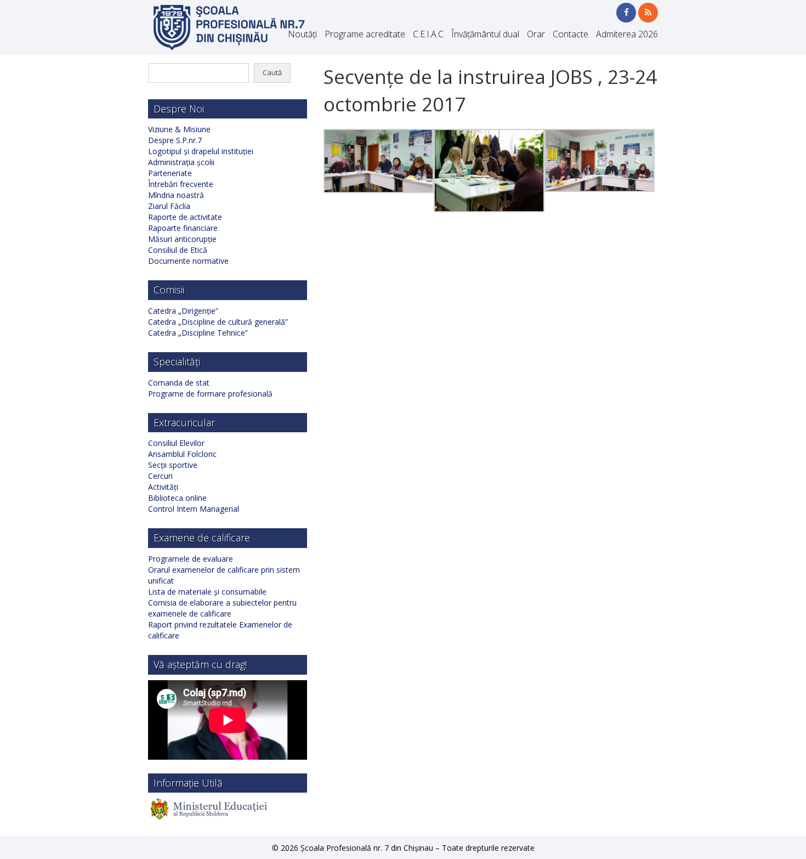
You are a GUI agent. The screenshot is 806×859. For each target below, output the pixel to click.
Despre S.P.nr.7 (175, 140)
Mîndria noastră (176, 195)
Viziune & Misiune (179, 129)
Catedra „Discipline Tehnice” (198, 332)
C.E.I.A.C (428, 34)
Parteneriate (170, 173)
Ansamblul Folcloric (182, 454)
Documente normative (188, 261)
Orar (536, 34)
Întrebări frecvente (180, 184)
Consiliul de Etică (177, 250)
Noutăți (302, 34)
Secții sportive (172, 465)
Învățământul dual (485, 34)
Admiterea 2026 (627, 34)
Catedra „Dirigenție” (183, 311)
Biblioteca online (177, 498)
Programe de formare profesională (210, 393)
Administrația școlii (181, 162)
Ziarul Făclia (169, 206)
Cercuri (160, 476)
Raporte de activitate (185, 217)
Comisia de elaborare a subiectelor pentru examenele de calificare (222, 608)
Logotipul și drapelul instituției (200, 151)
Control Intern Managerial (193, 509)
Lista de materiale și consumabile (207, 591)
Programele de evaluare (190, 558)
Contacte (570, 34)
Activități (163, 487)
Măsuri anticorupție (182, 239)
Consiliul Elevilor (176, 443)
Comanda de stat (178, 382)
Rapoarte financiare (183, 228)
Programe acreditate (365, 34)
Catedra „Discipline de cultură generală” (218, 322)
